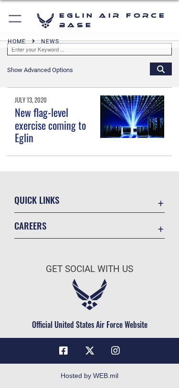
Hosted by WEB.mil (89, 375)
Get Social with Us (89, 268)
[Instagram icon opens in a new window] (115, 351)
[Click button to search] (161, 69)
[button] (15, 20)
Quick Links (36, 200)
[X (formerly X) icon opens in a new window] (90, 351)
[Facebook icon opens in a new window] (63, 351)
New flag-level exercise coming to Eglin (50, 125)
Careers (30, 225)
